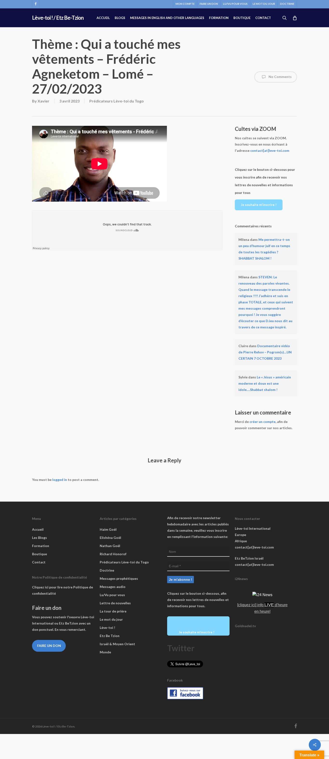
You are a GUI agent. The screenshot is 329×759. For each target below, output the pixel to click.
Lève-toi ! (107, 627)
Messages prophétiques (119, 578)
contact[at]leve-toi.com (269, 150)
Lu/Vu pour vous (112, 595)
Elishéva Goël (110, 538)
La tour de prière (113, 611)
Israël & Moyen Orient (117, 644)
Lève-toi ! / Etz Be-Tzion (58, 17)
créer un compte (263, 422)
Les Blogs (39, 538)
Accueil (38, 529)
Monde (105, 652)
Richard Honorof (113, 554)
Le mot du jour (111, 619)
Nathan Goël (110, 546)
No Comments (280, 77)
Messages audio (112, 587)
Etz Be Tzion (109, 636)
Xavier (43, 101)
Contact (39, 562)
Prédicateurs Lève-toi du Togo (116, 101)
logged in (59, 480)
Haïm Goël (108, 529)
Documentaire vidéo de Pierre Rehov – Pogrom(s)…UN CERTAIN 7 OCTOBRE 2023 (265, 352)
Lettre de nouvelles (115, 603)
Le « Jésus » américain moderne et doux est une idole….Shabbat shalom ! (264, 383)
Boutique (39, 554)
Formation (40, 546)
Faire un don (49, 646)
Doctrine (107, 570)
